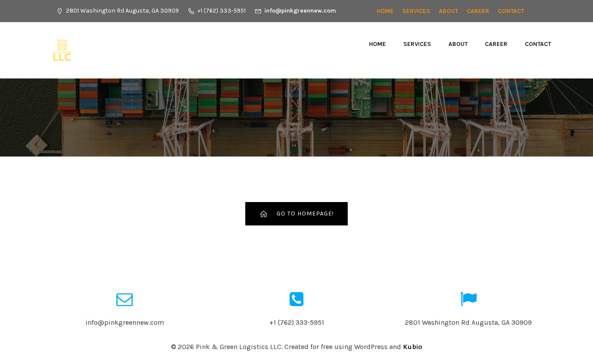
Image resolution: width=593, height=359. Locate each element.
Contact (511, 11)
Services (416, 11)
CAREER (478, 11)
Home (385, 11)
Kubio (412, 347)
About (448, 11)
